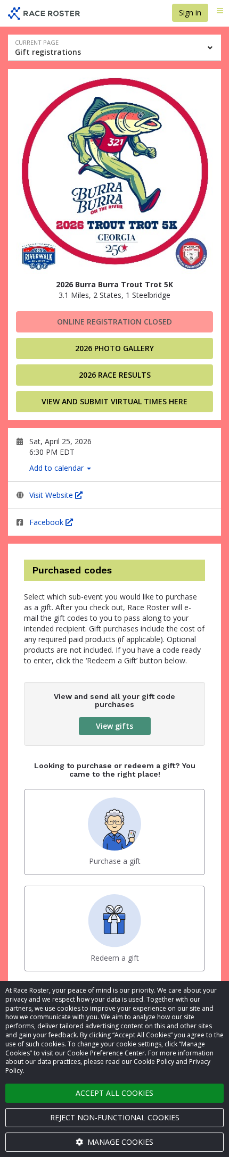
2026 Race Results (115, 375)
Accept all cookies (114, 1093)
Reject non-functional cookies (114, 1117)
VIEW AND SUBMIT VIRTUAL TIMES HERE (114, 401)
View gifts (114, 726)
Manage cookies (119, 1142)
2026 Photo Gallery (114, 348)
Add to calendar (57, 468)
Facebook (47, 522)
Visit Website (52, 495)
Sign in (190, 12)
